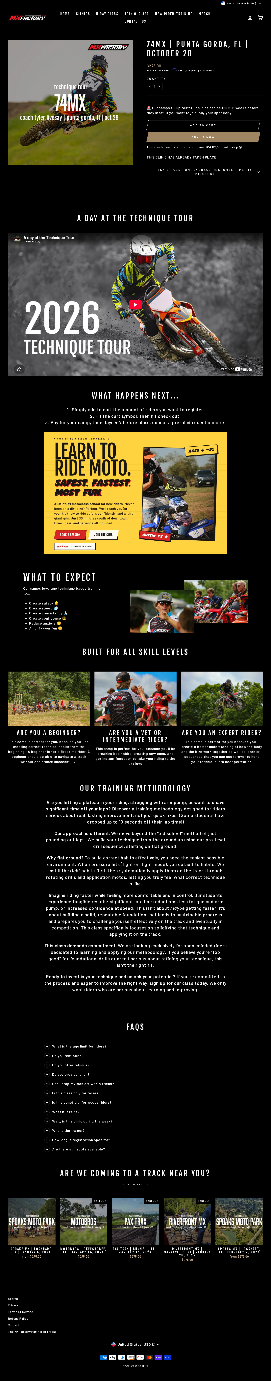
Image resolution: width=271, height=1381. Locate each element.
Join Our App (136, 14)
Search (13, 1298)
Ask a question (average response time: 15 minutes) (205, 171)
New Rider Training (174, 14)
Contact (14, 1325)
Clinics (83, 14)
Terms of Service (20, 1312)
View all (136, 1184)
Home (65, 14)
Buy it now (203, 137)
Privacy (13, 1305)
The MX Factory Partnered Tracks (32, 1331)
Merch (205, 14)
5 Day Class (107, 14)
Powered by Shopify (135, 1365)
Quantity (157, 78)
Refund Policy (18, 1318)
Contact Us (135, 21)
